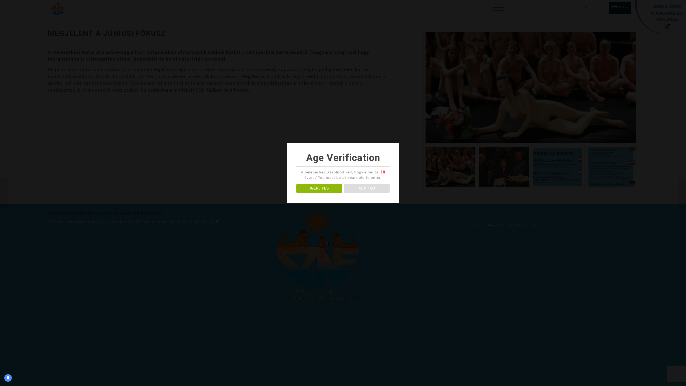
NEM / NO (367, 188)
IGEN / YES (319, 188)
